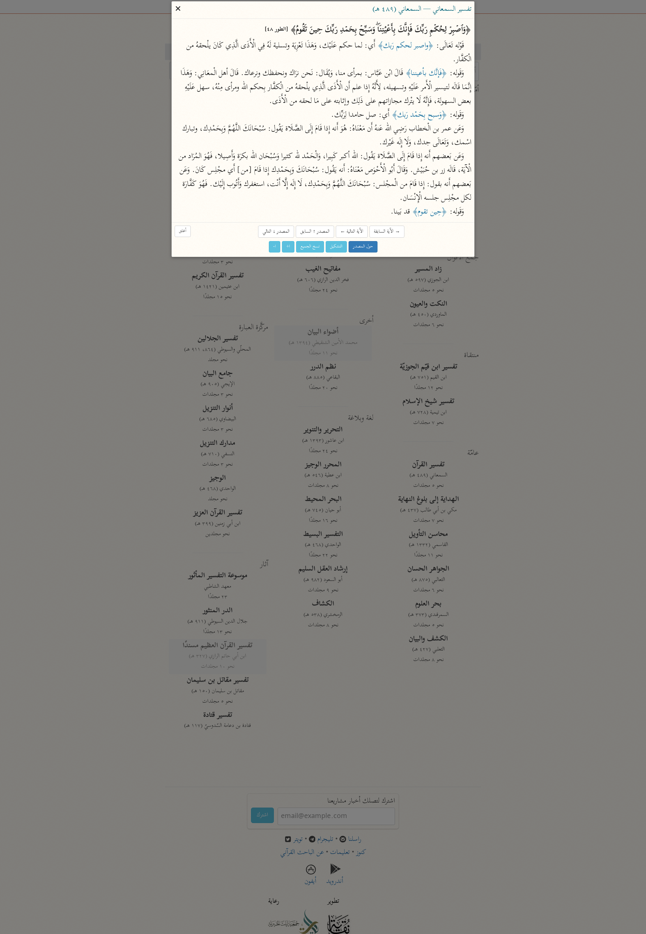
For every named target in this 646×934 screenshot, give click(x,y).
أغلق (182, 231)
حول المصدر (363, 247)
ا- (274, 247)
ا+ (288, 247)
